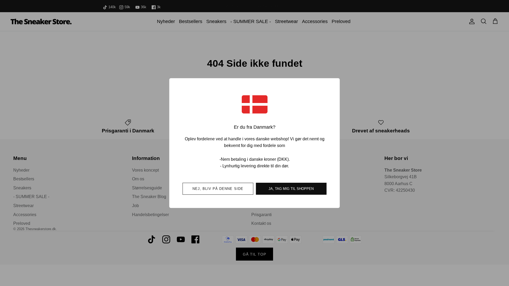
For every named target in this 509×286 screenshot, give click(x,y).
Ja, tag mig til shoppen (291, 189)
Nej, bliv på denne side (217, 189)
